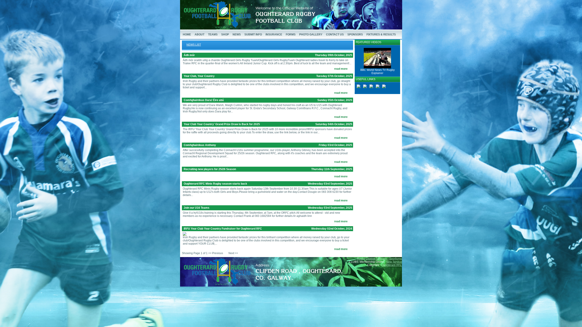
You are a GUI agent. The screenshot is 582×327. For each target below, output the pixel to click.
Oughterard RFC (391, 265)
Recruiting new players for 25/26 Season (210, 169)
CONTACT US (335, 34)
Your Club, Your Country (199, 76)
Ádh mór (189, 55)
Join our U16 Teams (196, 207)
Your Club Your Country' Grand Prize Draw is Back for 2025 (222, 124)
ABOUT (199, 34)
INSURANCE (274, 34)
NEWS (237, 34)
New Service (394, 261)
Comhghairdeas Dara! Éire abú (204, 100)
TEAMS (213, 34)
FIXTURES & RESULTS (381, 34)
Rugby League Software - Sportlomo (379, 258)
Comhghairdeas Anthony (200, 145)
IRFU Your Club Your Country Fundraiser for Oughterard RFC (223, 228)
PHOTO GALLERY (310, 34)
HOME (187, 34)
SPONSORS (355, 34)
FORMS (291, 34)
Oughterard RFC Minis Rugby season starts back (215, 183)
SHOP (225, 34)
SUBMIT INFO (253, 34)
